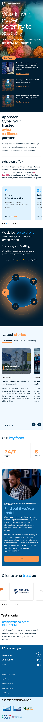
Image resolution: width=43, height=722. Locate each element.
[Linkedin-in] (38, 660)
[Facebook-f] (38, 654)
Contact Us (7, 660)
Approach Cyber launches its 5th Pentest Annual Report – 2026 (27, 97)
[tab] (7, 341)
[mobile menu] (39, 3)
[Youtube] (38, 665)
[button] (2, 223)
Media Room (7, 655)
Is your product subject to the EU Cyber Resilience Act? (27, 81)
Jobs (4, 664)
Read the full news (22, 74)
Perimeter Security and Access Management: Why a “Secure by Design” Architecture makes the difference (27, 66)
